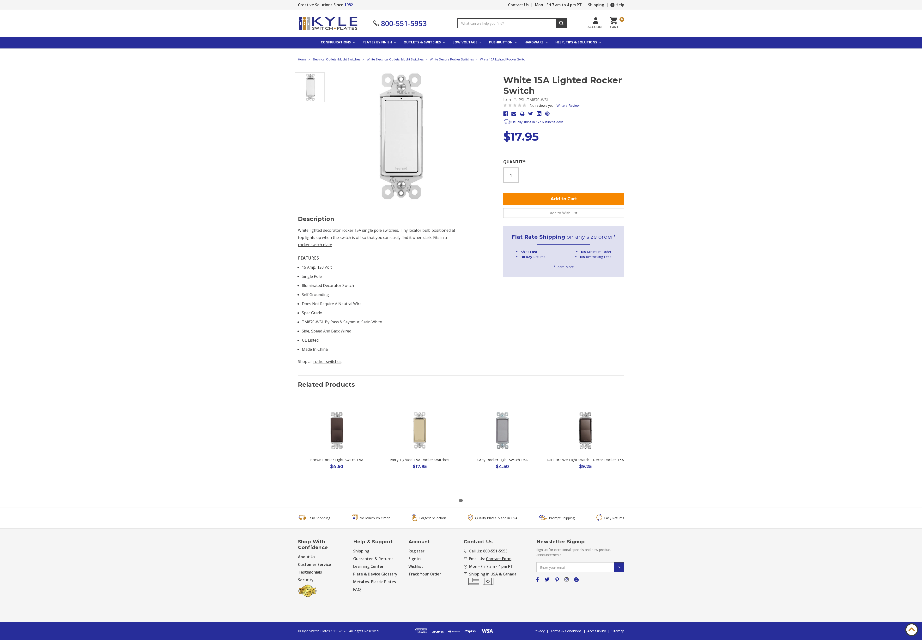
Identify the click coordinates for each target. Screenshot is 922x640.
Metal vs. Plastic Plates (374, 581)
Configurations (336, 42)
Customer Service (314, 564)
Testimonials (310, 572)
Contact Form (498, 558)
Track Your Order (424, 574)
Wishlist (415, 566)
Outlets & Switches (423, 42)
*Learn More (564, 267)
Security (306, 579)
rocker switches (327, 361)
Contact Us (518, 4)
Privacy (539, 631)
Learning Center (368, 566)
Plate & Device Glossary (375, 574)
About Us (306, 556)
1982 (348, 4)
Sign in (414, 558)
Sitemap (618, 631)
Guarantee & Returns (373, 558)
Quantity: (515, 162)
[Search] (561, 23)
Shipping (596, 4)
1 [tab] (461, 500)
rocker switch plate (315, 244)
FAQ (357, 589)
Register (416, 551)
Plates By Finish (378, 42)
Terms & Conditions (566, 631)
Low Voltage (465, 42)
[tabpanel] (336, 447)
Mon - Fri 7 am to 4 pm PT (558, 4)
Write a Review (568, 105)
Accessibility (596, 631)
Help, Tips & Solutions (576, 42)
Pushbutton (501, 42)
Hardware (534, 42)
